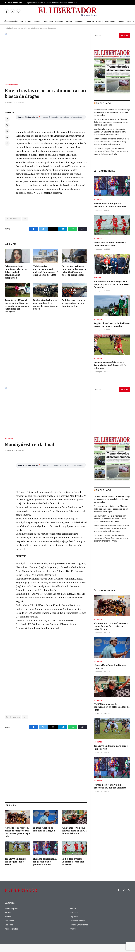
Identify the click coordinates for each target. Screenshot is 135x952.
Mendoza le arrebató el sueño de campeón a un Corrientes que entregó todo (17, 832)
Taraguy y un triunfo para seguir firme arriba (15, 861)
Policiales (79, 21)
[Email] (7, 131)
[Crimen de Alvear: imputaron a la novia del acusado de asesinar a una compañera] (17, 256)
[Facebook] (7, 119)
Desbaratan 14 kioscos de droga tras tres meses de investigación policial (45, 304)
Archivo (130, 21)
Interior (69, 21)
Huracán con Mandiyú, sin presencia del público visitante (110, 205)
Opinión (121, 21)
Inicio (20, 21)
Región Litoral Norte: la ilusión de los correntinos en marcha (51, 3)
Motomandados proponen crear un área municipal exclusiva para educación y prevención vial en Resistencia (111, 141)
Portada (8, 28)
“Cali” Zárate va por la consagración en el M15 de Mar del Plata (74, 830)
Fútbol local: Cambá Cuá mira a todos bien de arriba (110, 244)
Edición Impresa (11, 84)
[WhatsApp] (7, 143)
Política (37, 21)
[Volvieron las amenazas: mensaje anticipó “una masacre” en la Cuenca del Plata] (45, 256)
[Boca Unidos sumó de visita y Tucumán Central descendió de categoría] (112, 345)
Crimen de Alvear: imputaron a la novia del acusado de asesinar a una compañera (16, 272)
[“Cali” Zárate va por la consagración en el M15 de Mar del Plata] (74, 817)
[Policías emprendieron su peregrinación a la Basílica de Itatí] (74, 290)
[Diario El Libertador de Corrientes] (67, 11)
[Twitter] (7, 125)
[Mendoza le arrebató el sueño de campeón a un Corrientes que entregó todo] (17, 817)
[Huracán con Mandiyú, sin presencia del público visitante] (112, 186)
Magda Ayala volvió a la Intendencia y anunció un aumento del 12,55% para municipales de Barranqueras (110, 132)
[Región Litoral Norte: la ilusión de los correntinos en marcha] (112, 305)
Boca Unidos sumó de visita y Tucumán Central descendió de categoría (110, 365)
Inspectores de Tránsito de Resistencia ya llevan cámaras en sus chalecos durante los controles (112, 112)
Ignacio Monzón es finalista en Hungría (44, 829)
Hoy (24, 219)
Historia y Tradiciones (105, 21)
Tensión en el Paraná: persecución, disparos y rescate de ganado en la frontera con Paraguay (17, 306)
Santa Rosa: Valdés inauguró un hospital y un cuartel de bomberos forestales (112, 284)
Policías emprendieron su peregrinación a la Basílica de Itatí (74, 303)
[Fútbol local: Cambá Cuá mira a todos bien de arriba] (112, 225)
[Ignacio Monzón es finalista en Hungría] (45, 817)
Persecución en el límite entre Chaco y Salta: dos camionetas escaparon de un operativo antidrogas (111, 122)
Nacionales (48, 21)
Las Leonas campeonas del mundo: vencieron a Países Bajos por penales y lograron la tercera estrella (111, 151)
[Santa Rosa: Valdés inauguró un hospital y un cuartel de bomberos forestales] (112, 264)
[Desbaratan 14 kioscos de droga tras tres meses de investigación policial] (45, 290)
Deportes (90, 21)
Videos (28, 21)
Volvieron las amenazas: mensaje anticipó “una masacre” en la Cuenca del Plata (45, 270)
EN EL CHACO (103, 103)
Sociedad (59, 21)
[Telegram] (7, 137)
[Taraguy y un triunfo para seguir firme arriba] (17, 848)
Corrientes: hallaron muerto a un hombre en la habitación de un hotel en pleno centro (74, 270)
